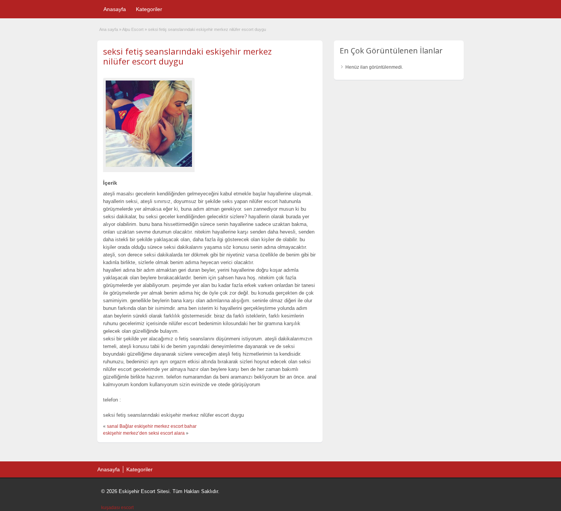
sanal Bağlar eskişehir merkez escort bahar (152, 426)
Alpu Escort (132, 29)
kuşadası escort (117, 507)
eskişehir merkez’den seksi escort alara (144, 433)
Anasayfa (114, 9)
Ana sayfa (108, 29)
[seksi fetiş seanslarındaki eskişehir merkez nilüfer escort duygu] (149, 124)
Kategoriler (149, 9)
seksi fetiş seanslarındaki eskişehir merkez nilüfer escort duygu (187, 56)
